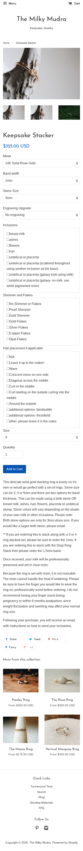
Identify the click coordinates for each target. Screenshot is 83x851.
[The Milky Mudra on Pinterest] (37, 828)
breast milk (17, 234)
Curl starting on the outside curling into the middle (38, 394)
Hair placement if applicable (23, 348)
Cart (77, 3)
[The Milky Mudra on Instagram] (46, 828)
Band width (11, 173)
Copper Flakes (19, 333)
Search (41, 791)
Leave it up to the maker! (26, 362)
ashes (13, 239)
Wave (13, 369)
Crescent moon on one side (29, 374)
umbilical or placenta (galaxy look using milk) (41, 274)
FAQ (41, 807)
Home (6, 42)
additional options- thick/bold (29, 415)
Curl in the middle (21, 386)
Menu (12, 3)
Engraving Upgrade (17, 208)
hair (12, 251)
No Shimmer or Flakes (25, 304)
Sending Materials (41, 802)
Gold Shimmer (19, 315)
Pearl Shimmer (20, 309)
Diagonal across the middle (28, 380)
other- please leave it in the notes (32, 421)
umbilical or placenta (24, 257)
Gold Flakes (18, 321)
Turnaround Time (42, 786)
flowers (14, 245)
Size (6, 430)
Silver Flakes (18, 327)
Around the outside (22, 403)
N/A (12, 357)
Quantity (9, 447)
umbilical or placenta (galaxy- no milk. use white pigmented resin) (38, 283)
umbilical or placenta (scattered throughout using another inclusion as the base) (38, 266)
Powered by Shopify (65, 842)
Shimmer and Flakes (18, 295)
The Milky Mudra (41, 19)
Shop (41, 797)
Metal (7, 156)
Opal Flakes (18, 339)
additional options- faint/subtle (30, 409)
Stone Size (11, 191)
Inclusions (10, 225)
